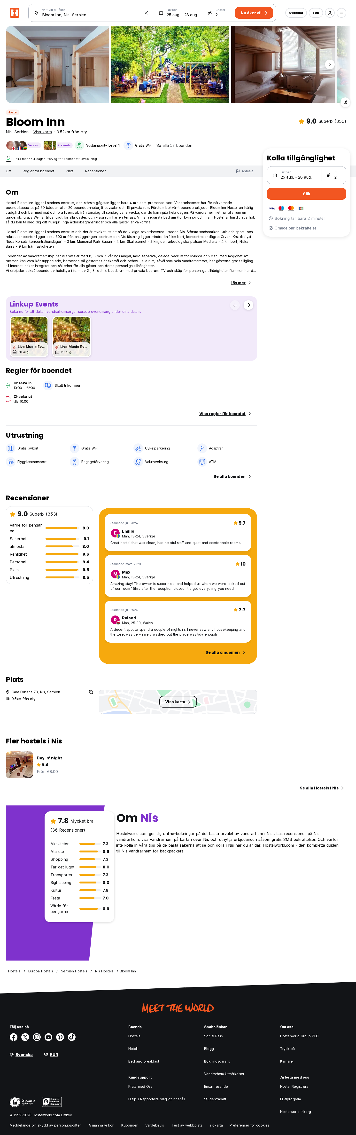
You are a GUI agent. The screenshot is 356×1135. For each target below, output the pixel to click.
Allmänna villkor (101, 1125)
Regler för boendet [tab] (38, 171)
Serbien (21, 131)
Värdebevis (154, 1125)
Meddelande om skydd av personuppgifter (45, 1125)
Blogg (209, 1049)
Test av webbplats (187, 1125)
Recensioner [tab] (95, 171)
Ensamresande (216, 1086)
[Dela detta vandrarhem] (345, 102)
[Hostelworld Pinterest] (60, 1037)
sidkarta (216, 1125)
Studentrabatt (215, 1099)
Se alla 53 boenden (174, 145)
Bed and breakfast (143, 1061)
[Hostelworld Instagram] (37, 1037)
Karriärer (287, 1061)
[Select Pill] (330, 13)
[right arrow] (248, 305)
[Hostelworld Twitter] (25, 1037)
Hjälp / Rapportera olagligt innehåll (156, 1099)
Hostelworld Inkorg (295, 1112)
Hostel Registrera (294, 1086)
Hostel (12, 112)
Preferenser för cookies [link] (249, 1125)
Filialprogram (290, 1099)
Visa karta (42, 131)
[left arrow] (235, 305)
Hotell (133, 1049)
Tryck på (287, 1049)
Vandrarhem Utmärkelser (224, 1074)
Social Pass (213, 1036)
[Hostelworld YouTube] (48, 1037)
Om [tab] (8, 171)
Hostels (134, 1036)
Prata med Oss (140, 1086)
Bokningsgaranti (217, 1061)
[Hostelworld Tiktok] (72, 1037)
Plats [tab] (70, 171)
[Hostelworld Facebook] (13, 1037)
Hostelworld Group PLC (299, 1036)
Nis (9, 131)
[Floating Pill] (330, 64)
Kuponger (129, 1125)
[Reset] (146, 13)
